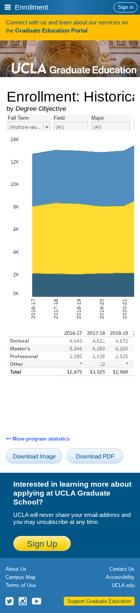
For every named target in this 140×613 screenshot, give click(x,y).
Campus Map (20, 577)
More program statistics (40, 439)
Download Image (34, 456)
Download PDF (95, 456)
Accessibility (120, 577)
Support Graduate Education (99, 601)
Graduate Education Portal (51, 30)
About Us (15, 569)
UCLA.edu (123, 585)
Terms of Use (20, 585)
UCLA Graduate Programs (74, 57)
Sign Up (42, 544)
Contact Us (122, 569)
